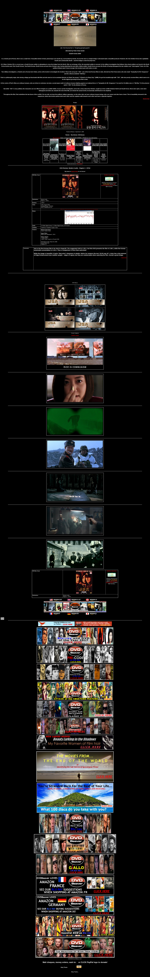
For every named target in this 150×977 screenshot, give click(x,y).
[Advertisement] (75, 4)
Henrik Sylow (123, 257)
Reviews (68, 134)
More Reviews (74, 134)
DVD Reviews (81, 134)
